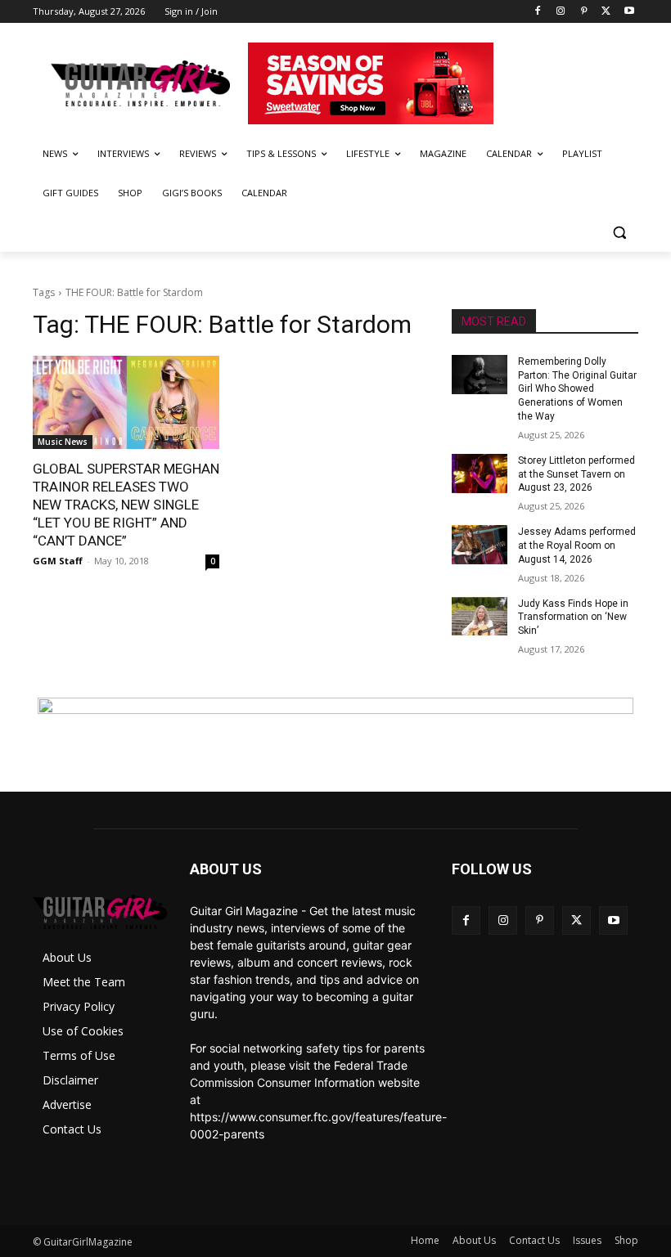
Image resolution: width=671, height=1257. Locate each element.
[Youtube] (628, 11)
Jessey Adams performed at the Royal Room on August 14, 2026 (577, 545)
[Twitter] (606, 11)
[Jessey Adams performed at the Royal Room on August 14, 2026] (479, 544)
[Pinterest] (583, 11)
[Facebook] (538, 11)
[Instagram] (561, 11)
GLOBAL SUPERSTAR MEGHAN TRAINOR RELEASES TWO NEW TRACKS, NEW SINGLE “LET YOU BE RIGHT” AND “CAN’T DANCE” (126, 504)
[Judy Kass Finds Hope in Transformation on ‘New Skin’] (479, 616)
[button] (619, 232)
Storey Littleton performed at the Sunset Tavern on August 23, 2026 (576, 474)
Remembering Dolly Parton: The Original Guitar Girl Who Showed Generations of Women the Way (577, 389)
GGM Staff (58, 560)
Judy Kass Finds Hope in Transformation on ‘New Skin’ (573, 617)
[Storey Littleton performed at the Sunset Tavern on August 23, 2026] (479, 473)
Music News (63, 441)
